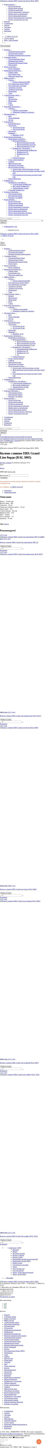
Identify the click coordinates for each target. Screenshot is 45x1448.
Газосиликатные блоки (16, 59)
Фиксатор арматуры (15, 76)
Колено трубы (18, 1257)
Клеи (10, 103)
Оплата (6, 25)
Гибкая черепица (19, 158)
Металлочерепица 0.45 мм (26, 144)
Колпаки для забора (15, 198)
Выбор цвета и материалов (18, 14)
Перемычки (12, 91)
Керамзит (11, 133)
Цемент (11, 97)
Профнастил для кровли (21, 148)
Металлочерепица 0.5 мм (26, 146)
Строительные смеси (12, 95)
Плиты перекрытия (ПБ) (21, 82)
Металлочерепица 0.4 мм (26, 143)
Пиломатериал (9, 114)
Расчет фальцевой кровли (17, 16)
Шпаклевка (12, 101)
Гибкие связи (13, 72)
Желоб (15, 1252)
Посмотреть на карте (7, 1297)
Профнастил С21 (23, 154)
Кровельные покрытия (16, 139)
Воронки (16, 1250)
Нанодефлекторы (14, 179)
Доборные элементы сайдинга (23, 112)
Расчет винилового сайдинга (18, 12)
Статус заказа (9, 38)
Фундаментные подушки (17, 86)
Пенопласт (12, 131)
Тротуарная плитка (15, 194)
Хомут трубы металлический (23, 1272)
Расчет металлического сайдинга (20, 18)
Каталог (7, 21)
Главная (3, 437)
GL (18, 156)
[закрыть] (1, 1443)
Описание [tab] (7, 490)
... (4, 33)
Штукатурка (12, 99)
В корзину (4, 478)
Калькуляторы (9, 4)
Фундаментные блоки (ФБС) (18, 84)
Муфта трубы (17, 1263)
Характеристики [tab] (10, 492)
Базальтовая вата (14, 124)
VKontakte (9, 1278)
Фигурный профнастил (21, 186)
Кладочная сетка (14, 74)
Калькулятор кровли (15, 8)
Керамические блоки (15, 61)
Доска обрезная (13, 118)
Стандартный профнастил (22, 184)
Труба (15, 1267)
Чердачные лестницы (16, 165)
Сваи (10, 93)
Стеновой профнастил (16, 190)
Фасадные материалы (12, 106)
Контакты (7, 31)
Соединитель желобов (20, 1265)
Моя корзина (8, 1419)
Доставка (7, 27)
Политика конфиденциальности (15, 1424)
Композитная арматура (12, 70)
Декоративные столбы (20, 188)
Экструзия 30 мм (19, 129)
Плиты (11, 80)
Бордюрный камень (15, 196)
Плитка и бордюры (11, 192)
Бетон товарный (14, 69)
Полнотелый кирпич (15, 53)
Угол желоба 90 (18, 1270)
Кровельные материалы (13, 137)
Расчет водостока (14, 6)
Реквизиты (8, 423)
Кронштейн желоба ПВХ (22, 1261)
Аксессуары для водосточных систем (26, 169)
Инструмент (12, 65)
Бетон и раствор (10, 67)
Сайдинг (11, 108)
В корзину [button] (3, 550)
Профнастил (9, 180)
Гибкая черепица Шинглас (13, 1402)
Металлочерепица (19, 141)
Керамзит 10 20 (18, 135)
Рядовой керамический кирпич (19, 55)
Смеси (10, 105)
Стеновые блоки (10, 57)
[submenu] (11, 50)
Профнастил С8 (22, 152)
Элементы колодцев (15, 89)
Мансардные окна (14, 163)
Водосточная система (16, 167)
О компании (8, 23)
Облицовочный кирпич (16, 51)
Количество (4, 475)
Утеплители (8, 122)
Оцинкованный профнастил (27, 150)
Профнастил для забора (17, 182)
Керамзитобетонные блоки (18, 63)
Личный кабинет (10, 1421)
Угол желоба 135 (18, 1269)
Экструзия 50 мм (19, 127)
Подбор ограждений (15, 10)
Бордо (2, 468)
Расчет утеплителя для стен (18, 20)
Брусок (10, 120)
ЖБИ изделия (9, 78)
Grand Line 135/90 (14, 1248)
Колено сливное (14, 440)
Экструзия (12, 125)
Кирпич (7, 50)
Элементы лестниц (15, 88)
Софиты (11, 162)
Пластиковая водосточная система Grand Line (22, 439)
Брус (10, 116)
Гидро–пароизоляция (15, 160)
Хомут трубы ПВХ (19, 1274)
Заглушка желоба (19, 1253)
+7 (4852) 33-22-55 (11, 36)
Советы (7, 29)
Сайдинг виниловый (20, 110)
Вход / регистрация (11, 40)
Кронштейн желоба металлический (25, 1259)
